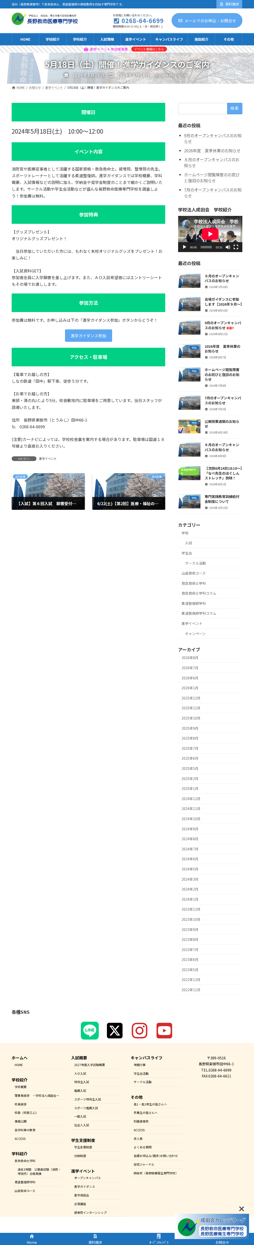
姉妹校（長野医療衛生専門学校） (156, 1173)
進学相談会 (81, 1195)
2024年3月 (190, 878)
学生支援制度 (83, 1147)
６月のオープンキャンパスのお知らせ (222, 447)
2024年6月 (190, 858)
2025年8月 (190, 738)
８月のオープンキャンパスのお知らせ (211, 162)
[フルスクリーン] (235, 247)
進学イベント (48, 458)
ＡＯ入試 (80, 1073)
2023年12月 (191, 909)
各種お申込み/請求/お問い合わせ (156, 1156)
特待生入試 (81, 1082)
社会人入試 (81, 1125)
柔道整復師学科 (194, 603)
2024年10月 (191, 818)
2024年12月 (191, 798)
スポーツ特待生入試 (87, 1099)
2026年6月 (190, 677)
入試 (188, 542)
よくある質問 (143, 1147)
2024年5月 (190, 869)
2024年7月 (190, 848)
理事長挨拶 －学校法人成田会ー (37, 1095)
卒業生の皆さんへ (146, 1112)
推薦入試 (80, 1090)
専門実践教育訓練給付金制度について (222, 499)
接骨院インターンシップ (90, 1212)
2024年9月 (190, 828)
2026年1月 (190, 687)
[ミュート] (227, 247)
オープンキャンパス (87, 1178)
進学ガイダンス (84, 1186)
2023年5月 (190, 969)
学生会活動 (141, 1073)
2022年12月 (191, 979)
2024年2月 (190, 889)
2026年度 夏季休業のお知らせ (212, 150)
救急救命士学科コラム (199, 593)
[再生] (184, 247)
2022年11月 (191, 989)
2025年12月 (191, 697)
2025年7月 (190, 748)
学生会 (187, 552)
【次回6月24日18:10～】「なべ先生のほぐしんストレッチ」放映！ (223, 473)
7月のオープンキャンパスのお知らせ (213, 193)
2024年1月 (190, 899)
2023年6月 (190, 959)
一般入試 (80, 1116)
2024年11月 (191, 808)
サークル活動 (195, 562)
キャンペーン (195, 633)
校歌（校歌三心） (26, 1112)
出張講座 (80, 1203)
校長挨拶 (21, 1104)
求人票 (138, 1138)
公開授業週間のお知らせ (222, 424)
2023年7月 (190, 949)
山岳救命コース (194, 573)
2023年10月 (191, 919)
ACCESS (20, 1138)
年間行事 (140, 1064)
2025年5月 (190, 768)
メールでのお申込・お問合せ (210, 21)
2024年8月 (190, 838)
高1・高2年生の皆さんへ (150, 1104)
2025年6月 (190, 758)
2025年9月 (190, 727)
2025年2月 (190, 778)
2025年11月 (191, 707)
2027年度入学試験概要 (89, 1064)
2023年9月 (190, 929)
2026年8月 (190, 657)
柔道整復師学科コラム (199, 613)
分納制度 (80, 1156)
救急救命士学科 (194, 582)
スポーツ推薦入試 (86, 1107)
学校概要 (21, 1087)
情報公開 (21, 1121)
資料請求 (232, 3)
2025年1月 (190, 788)
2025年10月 (191, 718)
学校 (185, 532)
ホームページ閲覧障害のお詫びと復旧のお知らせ (212, 177)
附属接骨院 (141, 1121)
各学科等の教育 (25, 1130)
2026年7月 (190, 667)
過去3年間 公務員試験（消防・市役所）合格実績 (39, 1171)
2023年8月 (190, 939)
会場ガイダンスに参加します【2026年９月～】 (224, 302)
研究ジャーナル (144, 1164)
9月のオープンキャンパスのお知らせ (213, 138)
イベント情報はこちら (149, 49)
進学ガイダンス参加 (88, 336)
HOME (19, 1064)
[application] (210, 234)
